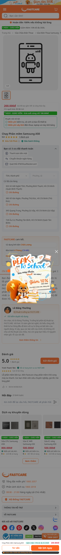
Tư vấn (15, 547)
